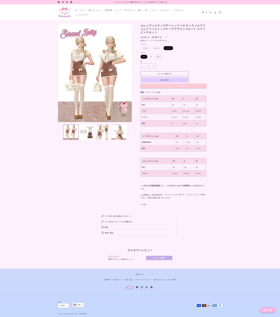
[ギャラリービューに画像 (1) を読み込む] (70, 132)
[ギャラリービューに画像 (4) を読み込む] (118, 132)
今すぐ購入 (164, 80)
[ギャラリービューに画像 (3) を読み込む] (102, 132)
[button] (82, 10)
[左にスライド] (60, 132)
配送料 (143, 40)
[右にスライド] (129, 132)
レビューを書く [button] (159, 258)
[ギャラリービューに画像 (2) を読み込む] (86, 132)
